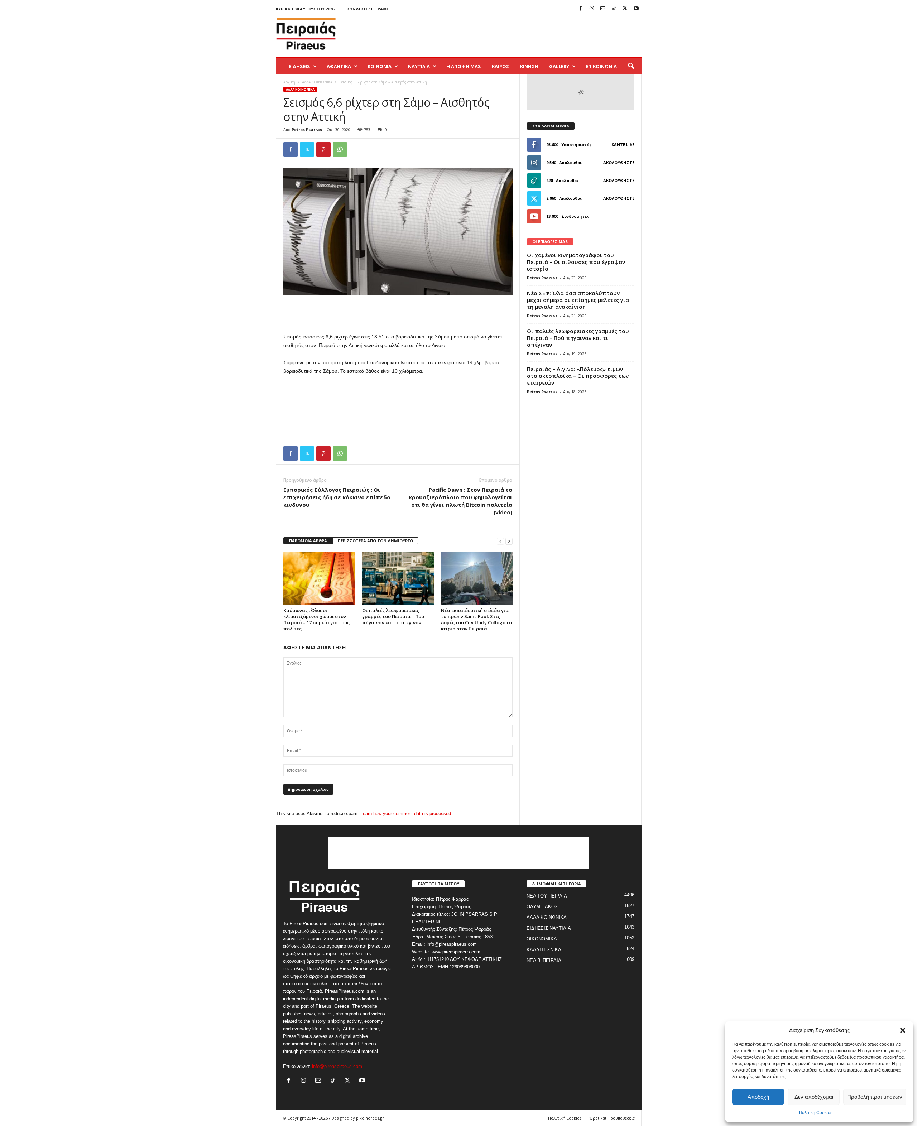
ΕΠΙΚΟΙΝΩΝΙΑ (601, 66)
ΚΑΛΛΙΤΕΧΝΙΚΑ (544, 949)
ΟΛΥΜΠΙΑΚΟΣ (542, 906)
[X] (625, 9)
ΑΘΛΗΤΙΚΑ (339, 66)
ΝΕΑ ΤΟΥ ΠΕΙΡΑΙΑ (547, 896)
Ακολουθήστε (618, 162)
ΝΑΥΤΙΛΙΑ (419, 66)
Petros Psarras (307, 129)
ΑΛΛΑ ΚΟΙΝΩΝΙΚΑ (317, 82)
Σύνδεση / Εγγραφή (368, 8)
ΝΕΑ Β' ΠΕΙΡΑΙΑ (544, 960)
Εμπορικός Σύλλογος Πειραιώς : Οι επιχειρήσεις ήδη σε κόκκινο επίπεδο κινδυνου (336, 497)
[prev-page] (500, 541)
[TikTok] (614, 9)
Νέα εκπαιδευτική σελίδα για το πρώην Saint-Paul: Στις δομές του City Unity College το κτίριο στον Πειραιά (476, 619)
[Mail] (603, 9)
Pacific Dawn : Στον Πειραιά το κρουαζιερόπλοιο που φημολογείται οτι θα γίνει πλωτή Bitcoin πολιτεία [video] (460, 501)
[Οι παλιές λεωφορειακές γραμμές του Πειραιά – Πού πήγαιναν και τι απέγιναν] (398, 578)
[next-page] (509, 541)
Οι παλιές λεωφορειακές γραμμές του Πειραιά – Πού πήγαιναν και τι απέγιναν (393, 616)
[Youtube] (636, 9)
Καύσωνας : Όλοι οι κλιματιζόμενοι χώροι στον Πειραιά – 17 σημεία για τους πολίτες (316, 619)
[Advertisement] (511, 34)
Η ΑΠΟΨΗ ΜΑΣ (463, 66)
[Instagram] (591, 9)
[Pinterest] (323, 149)
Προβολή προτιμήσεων (874, 1097)
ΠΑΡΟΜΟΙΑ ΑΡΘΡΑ (308, 540)
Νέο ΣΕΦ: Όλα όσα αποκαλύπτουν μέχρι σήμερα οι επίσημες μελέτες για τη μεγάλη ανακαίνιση (578, 299)
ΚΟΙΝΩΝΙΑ (380, 66)
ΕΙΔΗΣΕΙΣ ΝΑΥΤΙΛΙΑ (549, 928)
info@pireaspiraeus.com (337, 1066)
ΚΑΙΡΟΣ (500, 66)
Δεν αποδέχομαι (813, 1097)
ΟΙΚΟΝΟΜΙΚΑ (542, 939)
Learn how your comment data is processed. (406, 813)
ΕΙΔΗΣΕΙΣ (299, 66)
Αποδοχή (758, 1097)
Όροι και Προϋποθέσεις (612, 1118)
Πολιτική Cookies (815, 1112)
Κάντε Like (622, 144)
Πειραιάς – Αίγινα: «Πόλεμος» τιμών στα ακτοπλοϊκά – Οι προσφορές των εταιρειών (578, 375)
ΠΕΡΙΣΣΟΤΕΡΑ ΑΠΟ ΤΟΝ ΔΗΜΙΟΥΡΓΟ (375, 540)
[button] (902, 1030)
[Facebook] (580, 9)
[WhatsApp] (340, 149)
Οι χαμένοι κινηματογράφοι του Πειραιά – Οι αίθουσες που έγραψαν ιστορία (576, 261)
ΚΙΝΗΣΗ (529, 66)
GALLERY (559, 66)
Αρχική (289, 82)
